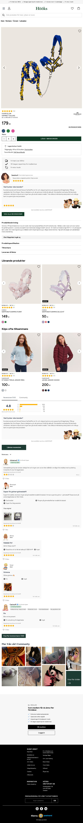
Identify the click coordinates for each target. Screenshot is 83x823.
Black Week (46, 762)
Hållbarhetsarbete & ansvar (32, 758)
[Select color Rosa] (13, 131)
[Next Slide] (79, 68)
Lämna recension (14, 447)
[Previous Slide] (4, 68)
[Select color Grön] (8, 131)
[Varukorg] (78, 8)
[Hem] (41, 8)
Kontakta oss (30, 755)
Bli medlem (42, 727)
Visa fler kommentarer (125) (13, 636)
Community (23, 397)
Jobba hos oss (31, 765)
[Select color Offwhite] (5, 390)
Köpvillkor (30, 751)
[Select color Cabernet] (43, 390)
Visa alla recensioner (13, 214)
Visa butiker (28, 149)
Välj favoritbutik (19, 152)
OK (54, 801)
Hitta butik (30, 775)
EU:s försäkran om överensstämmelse (48, 751)
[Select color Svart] (46, 390)
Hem (2, 21)
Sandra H (14, 175)
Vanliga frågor (47, 755)
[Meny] (4, 9)
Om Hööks (30, 762)
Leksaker (23, 21)
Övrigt (15, 21)
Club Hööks (46, 765)
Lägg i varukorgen (49, 139)
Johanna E (13, 460)
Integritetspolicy (31, 768)
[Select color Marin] (3, 131)
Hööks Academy (31, 784)
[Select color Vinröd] (46, 322)
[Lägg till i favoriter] (79, 31)
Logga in (41, 733)
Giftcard (45, 768)
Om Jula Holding (48, 758)
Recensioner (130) (9, 397)
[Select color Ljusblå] (3, 390)
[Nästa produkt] (79, 283)
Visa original (7, 508)
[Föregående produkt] (4, 283)
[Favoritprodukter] (72, 8)
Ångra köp (46, 771)
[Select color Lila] (43, 322)
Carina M (13, 604)
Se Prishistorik (75, 127)
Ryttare (9, 21)
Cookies (29, 771)
